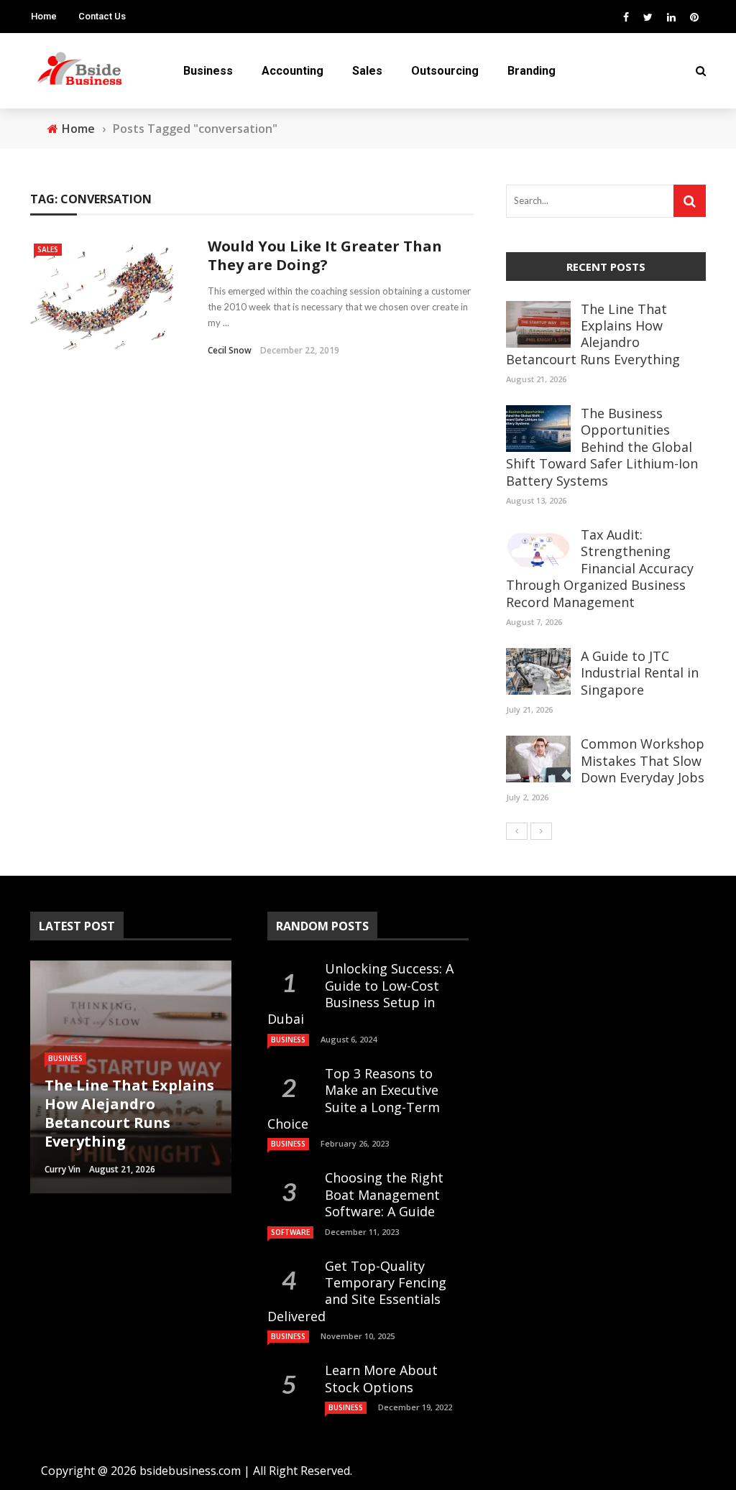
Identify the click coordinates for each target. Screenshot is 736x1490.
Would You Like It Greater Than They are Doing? (325, 255)
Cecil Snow (230, 350)
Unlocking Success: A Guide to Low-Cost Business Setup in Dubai (360, 993)
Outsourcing (445, 71)
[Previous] (517, 831)
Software (290, 1232)
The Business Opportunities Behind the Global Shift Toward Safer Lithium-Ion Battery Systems (602, 446)
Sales (367, 71)
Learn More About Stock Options (381, 1378)
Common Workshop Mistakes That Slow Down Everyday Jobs (642, 760)
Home (44, 16)
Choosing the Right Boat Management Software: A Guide (384, 1194)
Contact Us (102, 16)
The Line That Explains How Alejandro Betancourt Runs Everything (593, 334)
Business (208, 71)
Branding (531, 71)
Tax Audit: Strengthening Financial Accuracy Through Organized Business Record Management (600, 568)
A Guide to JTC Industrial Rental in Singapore (640, 672)
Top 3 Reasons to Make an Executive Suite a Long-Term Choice (353, 1098)
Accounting (292, 71)
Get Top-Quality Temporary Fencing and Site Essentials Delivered (356, 1291)
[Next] (541, 831)
